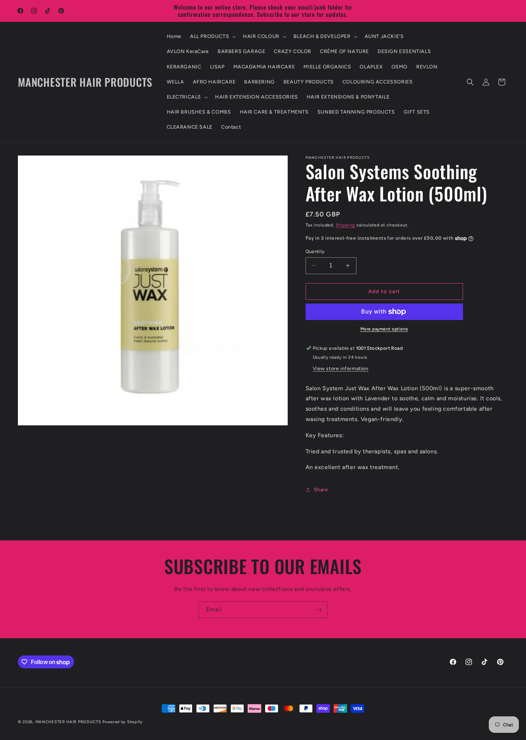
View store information (341, 369)
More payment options (384, 328)
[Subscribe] (319, 609)
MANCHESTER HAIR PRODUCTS (69, 722)
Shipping (345, 225)
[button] (212, 36)
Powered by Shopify (122, 722)
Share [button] (321, 490)
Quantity (315, 251)
